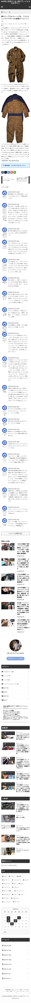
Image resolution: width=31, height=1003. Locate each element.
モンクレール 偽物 (8, 710)
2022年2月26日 (12, 419)
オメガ (21, 883)
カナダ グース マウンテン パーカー (22, 851)
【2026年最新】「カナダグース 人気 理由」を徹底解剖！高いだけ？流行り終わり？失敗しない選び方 (23, 564)
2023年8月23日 (12, 228)
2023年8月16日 (12, 292)
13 (15, 920)
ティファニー (7, 887)
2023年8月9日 (12, 323)
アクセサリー (8, 671)
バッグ (6, 680)
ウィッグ (6, 675)
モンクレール (7, 883)
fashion (19, 876)
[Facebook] (2, 172)
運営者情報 (8, 989)
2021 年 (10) (7, 969)
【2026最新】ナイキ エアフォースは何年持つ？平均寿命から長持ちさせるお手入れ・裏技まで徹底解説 (23, 776)
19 (12, 923)
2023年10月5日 (12, 192)
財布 (6, 696)
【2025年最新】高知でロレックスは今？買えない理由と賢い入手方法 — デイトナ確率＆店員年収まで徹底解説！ (23, 841)
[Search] (29, 7)
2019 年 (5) (6, 978)
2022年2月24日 (12, 468)
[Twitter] (5, 172)
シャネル (12, 876)
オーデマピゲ (7, 894)
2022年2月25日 (12, 429)
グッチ (21, 894)
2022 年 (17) (7, 964)
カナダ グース (15, 898)
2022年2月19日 (12, 489)
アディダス (6, 898)
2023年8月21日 (12, 259)
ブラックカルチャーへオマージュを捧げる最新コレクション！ (23, 829)
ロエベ (14, 883)
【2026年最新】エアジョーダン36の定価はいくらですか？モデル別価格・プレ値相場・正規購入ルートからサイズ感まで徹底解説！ (23, 749)
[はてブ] (8, 172)
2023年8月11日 (12, 308)
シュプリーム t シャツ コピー (11, 711)
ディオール (16, 887)
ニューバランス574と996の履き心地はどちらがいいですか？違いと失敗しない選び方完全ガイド (23, 737)
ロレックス (17, 901)
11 (8, 920)
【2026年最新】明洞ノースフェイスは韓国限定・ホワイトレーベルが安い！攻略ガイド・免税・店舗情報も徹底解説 (23, 548)
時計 (6, 688)
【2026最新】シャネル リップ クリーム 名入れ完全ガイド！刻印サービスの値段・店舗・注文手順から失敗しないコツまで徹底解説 (23, 788)
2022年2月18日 (12, 519)
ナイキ (5, 876)
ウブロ (14, 894)
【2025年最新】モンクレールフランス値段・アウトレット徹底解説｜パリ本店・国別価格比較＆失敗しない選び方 (23, 808)
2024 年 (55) (7, 955)
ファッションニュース (11, 684)
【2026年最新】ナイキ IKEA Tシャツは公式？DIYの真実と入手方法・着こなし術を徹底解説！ (23, 578)
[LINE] (14, 172)
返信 (18, 192)
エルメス (26, 879)
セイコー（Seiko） (8, 890)
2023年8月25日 (12, 204)
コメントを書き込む (15, 533)
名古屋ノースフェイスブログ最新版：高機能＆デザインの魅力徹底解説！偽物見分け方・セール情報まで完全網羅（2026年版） (23, 608)
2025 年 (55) (7, 950)
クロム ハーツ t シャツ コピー (11, 713)
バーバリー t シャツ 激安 (10, 714)
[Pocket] (11, 172)
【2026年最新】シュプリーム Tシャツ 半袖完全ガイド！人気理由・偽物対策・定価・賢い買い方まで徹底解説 (23, 592)
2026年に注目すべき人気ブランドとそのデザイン (15, 2)
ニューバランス (7, 901)
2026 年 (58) (7, 945)
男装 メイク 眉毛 (20, 817)
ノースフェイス (17, 879)
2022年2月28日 (12, 406)
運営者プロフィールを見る (15, 658)
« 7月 (4, 932)
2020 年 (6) (6, 973)
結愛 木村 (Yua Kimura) (15, 23)
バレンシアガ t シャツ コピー (11, 715)
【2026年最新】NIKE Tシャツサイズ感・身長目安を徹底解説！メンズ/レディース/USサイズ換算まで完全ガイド (23, 624)
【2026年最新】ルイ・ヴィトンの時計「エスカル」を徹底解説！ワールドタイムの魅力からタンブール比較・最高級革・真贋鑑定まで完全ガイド (23, 763)
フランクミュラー (20, 890)
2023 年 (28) (7, 959)
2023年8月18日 (12, 278)
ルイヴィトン (7, 879)
